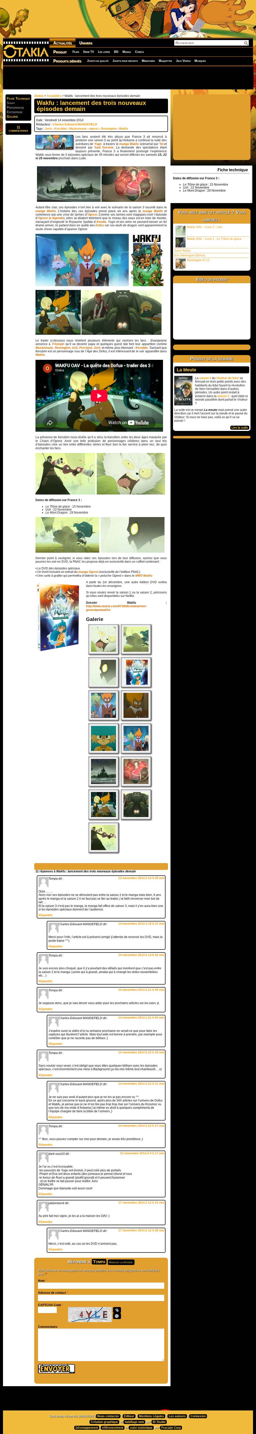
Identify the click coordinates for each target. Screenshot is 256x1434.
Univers (85, 43)
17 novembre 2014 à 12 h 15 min (141, 1202)
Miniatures (148, 61)
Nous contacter (108, 1416)
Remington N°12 (198, 260)
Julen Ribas (182, 250)
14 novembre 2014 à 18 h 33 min (141, 923)
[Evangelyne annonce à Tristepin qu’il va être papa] (103, 818)
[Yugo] (103, 752)
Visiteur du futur (227, 378)
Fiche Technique (18, 98)
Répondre (45, 915)
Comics (139, 52)
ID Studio (159, 1422)
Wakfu (123, 128)
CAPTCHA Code (49, 1305)
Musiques (200, 61)
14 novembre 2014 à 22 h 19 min (141, 1052)
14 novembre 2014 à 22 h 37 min (141, 1126)
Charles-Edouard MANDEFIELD (74, 124)
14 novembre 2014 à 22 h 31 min (141, 1083)
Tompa (99, 1261)
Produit (60, 52)
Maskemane (78, 128)
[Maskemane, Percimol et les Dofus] (136, 818)
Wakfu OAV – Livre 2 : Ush (204, 227)
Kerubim (60, 128)
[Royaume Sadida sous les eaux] (103, 785)
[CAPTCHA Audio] (117, 1310)
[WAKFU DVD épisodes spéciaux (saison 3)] (136, 686)
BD (116, 52)
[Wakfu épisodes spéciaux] (103, 719)
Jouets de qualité (97, 61)
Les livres (104, 52)
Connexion (198, 1416)
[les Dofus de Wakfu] (136, 785)
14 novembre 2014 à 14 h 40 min (141, 878)
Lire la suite (240, 427)
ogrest (93, 128)
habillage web (134, 1422)
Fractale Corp (171, 1427)
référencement (112, 1427)
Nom (41, 1281)
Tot (161, 144)
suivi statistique (141, 1427)
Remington (108, 128)
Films (75, 52)
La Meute (186, 369)
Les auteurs (177, 1416)
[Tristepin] (136, 719)
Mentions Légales (151, 1416)
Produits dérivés (67, 61)
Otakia (39, 96)
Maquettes (165, 61)
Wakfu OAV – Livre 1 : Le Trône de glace (214, 239)
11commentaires (18, 129)
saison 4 (205, 378)
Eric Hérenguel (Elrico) (189, 255)
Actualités (62, 43)
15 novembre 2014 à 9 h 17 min (142, 1153)
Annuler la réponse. (121, 1262)
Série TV (88, 52)
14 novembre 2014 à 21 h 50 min (141, 1017)
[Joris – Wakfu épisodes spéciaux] (136, 653)
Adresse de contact (52, 1293)
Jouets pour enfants (125, 61)
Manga (126, 52)
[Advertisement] (128, 77)
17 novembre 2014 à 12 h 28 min (141, 1230)
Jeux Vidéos (183, 61)
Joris (48, 128)
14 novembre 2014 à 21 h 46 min (141, 990)
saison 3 (223, 396)
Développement (87, 1427)
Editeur (129, 1416)
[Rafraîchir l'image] (117, 1316)
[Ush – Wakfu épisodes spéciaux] (103, 686)
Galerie (12, 116)
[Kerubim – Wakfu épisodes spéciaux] (103, 653)
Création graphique (104, 1422)
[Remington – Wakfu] (103, 851)
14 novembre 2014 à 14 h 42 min (141, 955)
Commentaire (48, 1327)
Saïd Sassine (104, 147)
